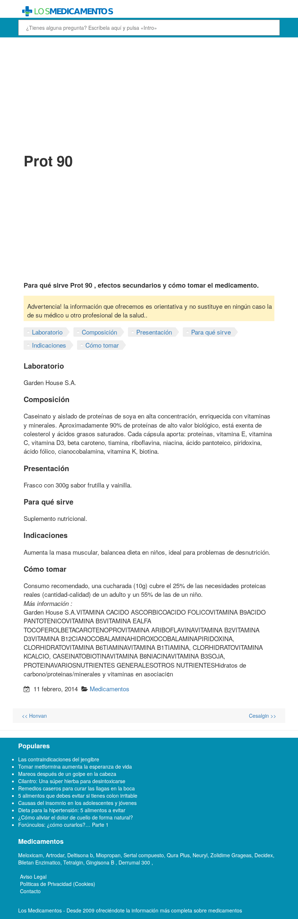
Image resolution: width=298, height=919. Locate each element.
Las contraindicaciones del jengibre (58, 759)
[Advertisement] (149, 94)
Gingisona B (101, 862)
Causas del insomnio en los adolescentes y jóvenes (77, 802)
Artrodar (55, 855)
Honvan (34, 715)
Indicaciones (49, 344)
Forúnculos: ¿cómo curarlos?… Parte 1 (63, 824)
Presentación (154, 331)
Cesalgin (262, 715)
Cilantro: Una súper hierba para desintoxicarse (71, 781)
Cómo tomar (102, 344)
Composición (99, 331)
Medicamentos (109, 688)
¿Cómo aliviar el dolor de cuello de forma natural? (75, 817)
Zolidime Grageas (230, 855)
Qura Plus (178, 855)
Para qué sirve (211, 331)
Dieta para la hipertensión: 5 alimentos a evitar (71, 810)
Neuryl (200, 855)
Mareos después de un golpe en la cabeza (67, 773)
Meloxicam (30, 855)
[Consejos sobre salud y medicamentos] (149, 11)
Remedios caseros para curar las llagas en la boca (76, 788)
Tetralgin (73, 862)
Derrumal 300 (135, 862)
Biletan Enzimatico (39, 862)
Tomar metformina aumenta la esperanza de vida (75, 766)
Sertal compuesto (144, 855)
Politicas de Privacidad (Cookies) (57, 883)
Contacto (30, 891)
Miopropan (108, 855)
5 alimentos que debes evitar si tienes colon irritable (77, 795)
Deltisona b (80, 855)
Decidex (263, 855)
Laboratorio (47, 331)
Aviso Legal (33, 876)
